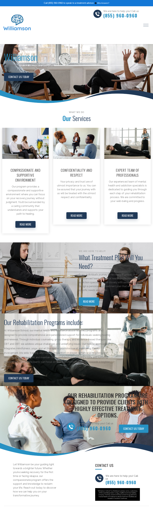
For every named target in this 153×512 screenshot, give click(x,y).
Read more (89, 301)
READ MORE (25, 224)
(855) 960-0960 (55, 3)
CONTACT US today (18, 77)
